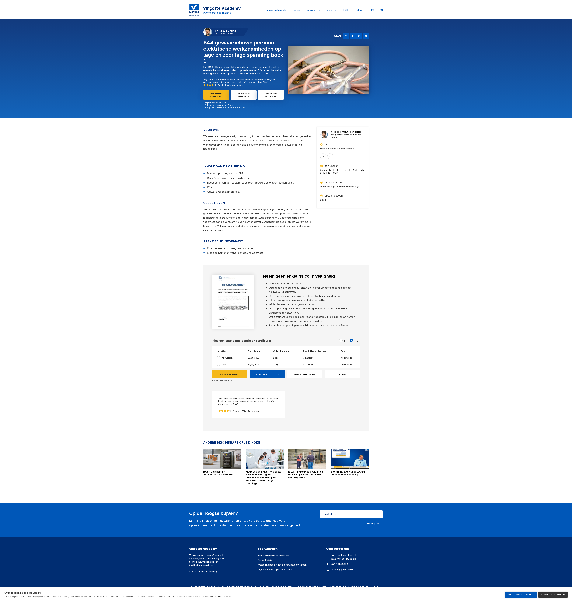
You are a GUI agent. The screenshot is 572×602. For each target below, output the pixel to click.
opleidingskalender (276, 9)
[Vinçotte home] (194, 10)
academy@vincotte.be (343, 569)
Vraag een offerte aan (215, 107)
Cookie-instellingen (553, 595)
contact (358, 9)
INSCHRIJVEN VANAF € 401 (216, 94)
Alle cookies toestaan (521, 595)
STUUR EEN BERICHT (304, 374)
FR (372, 10)
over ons (332, 9)
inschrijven (373, 523)
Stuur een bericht (353, 131)
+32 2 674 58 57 (339, 564)
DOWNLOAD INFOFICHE (271, 94)
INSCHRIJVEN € (230, 374)
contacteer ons (237, 107)
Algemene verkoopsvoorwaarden (275, 569)
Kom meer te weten (223, 596)
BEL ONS (342, 374)
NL (330, 156)
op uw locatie (313, 9)
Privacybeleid (265, 560)
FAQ (345, 9)
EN (381, 10)
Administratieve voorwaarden (273, 555)
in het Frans (227, 105)
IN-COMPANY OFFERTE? (243, 94)
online (296, 9)
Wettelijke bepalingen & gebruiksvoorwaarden (282, 564)
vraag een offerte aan (342, 134)
